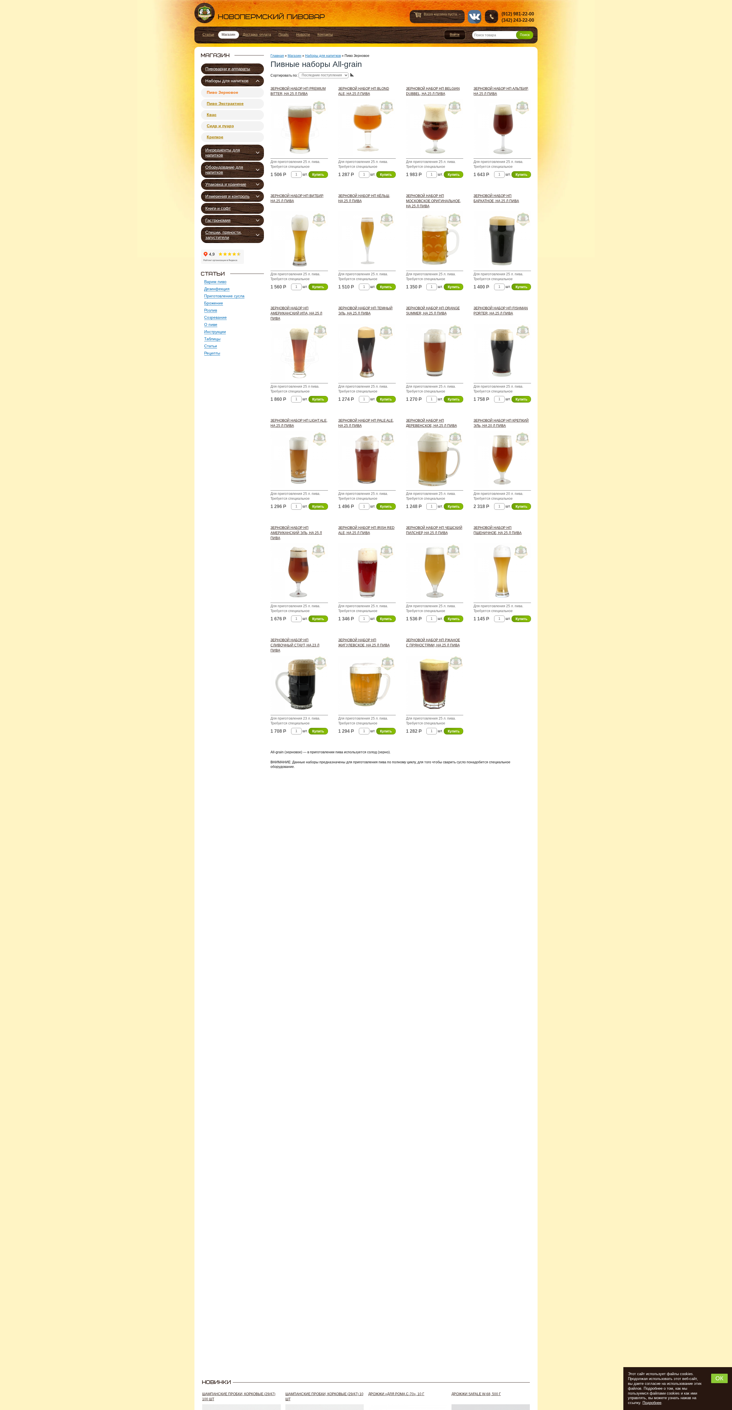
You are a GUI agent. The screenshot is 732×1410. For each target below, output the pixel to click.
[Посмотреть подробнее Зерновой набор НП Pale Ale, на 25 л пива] (367, 461)
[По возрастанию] (352, 75)
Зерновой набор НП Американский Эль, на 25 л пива (296, 533)
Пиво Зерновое (222, 92)
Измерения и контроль (227, 196)
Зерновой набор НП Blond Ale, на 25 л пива (363, 91)
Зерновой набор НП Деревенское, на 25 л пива (431, 423)
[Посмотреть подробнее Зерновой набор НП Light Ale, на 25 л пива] (299, 461)
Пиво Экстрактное (225, 103)
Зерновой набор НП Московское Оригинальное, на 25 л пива (433, 201)
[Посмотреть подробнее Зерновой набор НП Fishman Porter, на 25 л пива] (502, 353)
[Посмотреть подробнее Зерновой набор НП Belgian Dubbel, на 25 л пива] (435, 129)
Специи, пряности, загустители (223, 235)
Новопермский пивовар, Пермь (259, 13)
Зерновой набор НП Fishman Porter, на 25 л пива (501, 310)
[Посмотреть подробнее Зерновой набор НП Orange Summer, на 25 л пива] (435, 353)
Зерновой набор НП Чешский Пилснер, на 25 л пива (434, 530)
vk (474, 16)
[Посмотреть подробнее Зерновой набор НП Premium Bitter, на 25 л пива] (299, 129)
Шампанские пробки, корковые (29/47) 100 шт (238, 1396)
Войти (454, 34)
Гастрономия (217, 220)
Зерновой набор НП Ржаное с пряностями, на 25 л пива (433, 642)
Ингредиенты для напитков (222, 153)
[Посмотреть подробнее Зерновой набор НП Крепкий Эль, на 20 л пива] (502, 461)
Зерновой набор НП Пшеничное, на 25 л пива (498, 530)
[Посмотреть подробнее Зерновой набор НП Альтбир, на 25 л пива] (502, 129)
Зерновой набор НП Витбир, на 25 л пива (297, 198)
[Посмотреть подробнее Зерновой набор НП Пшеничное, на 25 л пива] (502, 573)
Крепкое (215, 137)
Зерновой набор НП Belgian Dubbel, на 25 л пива (433, 91)
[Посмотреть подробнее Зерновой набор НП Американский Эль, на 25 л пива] (299, 573)
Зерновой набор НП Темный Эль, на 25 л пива (365, 310)
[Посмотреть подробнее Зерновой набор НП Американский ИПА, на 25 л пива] (299, 353)
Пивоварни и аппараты (227, 68)
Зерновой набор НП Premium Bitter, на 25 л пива (298, 91)
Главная (277, 56)
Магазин (294, 56)
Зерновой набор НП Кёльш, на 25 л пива (364, 198)
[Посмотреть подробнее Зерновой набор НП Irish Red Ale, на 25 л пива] (367, 573)
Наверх (551, 1397)
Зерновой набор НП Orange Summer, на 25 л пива (433, 310)
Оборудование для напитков (224, 170)
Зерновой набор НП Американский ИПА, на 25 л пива (296, 313)
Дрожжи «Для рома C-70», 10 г (396, 1394)
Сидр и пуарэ (220, 126)
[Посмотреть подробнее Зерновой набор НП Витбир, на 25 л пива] (299, 241)
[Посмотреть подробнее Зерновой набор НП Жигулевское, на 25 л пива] (367, 685)
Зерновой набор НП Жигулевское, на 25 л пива (364, 642)
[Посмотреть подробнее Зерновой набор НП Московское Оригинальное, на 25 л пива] (435, 241)
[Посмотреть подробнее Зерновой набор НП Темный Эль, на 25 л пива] (367, 353)
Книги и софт (218, 208)
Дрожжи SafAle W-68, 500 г (476, 1394)
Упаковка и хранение (225, 184)
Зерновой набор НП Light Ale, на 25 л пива (298, 423)
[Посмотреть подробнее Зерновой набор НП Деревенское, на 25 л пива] (435, 461)
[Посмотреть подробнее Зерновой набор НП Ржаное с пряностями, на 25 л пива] (435, 685)
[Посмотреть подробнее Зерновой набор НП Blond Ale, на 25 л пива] (367, 129)
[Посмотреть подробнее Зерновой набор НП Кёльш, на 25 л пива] (367, 241)
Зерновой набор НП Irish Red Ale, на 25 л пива (366, 530)
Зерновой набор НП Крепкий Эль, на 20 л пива (501, 423)
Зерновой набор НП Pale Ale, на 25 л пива (366, 423)
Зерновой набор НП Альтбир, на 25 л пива (501, 91)
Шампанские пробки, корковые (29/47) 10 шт (324, 1396)
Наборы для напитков (226, 80)
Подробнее (652, 1403)
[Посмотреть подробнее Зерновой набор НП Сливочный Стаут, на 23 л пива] (299, 685)
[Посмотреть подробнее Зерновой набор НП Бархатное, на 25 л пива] (502, 241)
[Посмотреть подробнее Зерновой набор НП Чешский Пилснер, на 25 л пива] (435, 573)
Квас (211, 114)
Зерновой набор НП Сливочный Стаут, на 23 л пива (294, 645)
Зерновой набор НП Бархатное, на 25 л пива (496, 198)
